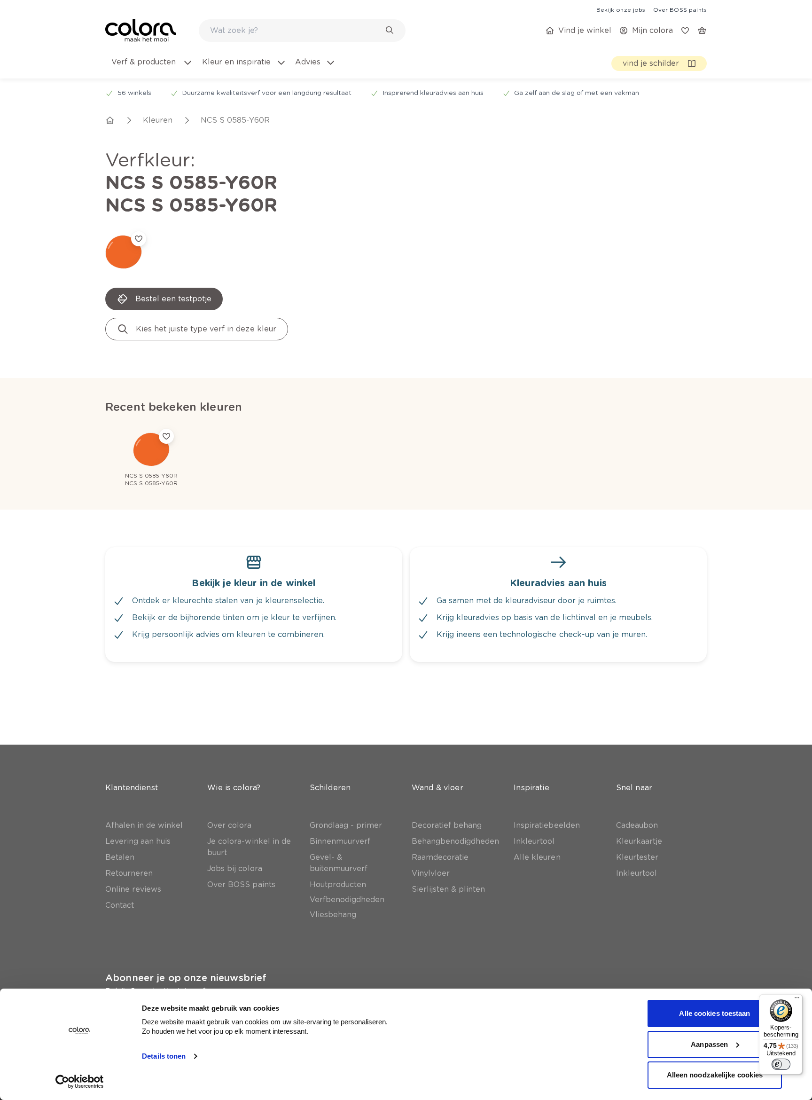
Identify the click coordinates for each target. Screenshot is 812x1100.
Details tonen (164, 1056)
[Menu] (797, 1000)
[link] (620, 9)
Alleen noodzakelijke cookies (715, 1075)
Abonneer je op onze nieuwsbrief (185, 977)
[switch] (781, 1064)
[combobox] (302, 30)
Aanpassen (709, 1044)
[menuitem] (151, 68)
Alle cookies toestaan (714, 1013)
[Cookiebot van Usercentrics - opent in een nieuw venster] (80, 1082)
